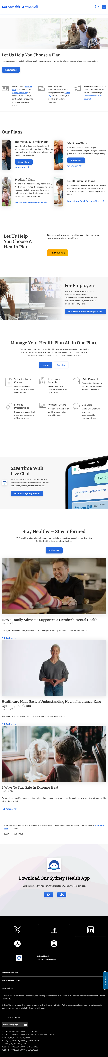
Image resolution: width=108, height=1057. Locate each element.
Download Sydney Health (28, 493)
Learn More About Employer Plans (85, 311)
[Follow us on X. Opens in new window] (17, 929)
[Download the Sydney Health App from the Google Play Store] (48, 894)
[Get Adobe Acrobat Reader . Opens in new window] (17, 943)
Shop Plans (23, 161)
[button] (57, 252)
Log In (46, 365)
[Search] (72, 7)
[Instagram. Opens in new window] (54, 943)
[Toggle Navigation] (104, 7)
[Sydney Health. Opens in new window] (19, 958)
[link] (20, 7)
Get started (12, 70)
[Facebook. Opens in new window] (54, 929)
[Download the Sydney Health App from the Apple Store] (61, 894)
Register (61, 365)
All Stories (54, 550)
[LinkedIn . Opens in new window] (90, 929)
